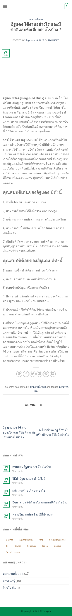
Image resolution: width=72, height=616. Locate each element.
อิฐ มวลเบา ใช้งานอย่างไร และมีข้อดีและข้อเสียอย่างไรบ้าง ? (19, 432)
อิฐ (35, 390)
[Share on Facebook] (26, 374)
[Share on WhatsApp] (19, 374)
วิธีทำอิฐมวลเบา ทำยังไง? (28, 478)
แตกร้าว (57, 546)
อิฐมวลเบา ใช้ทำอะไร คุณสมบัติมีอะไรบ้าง (39, 502)
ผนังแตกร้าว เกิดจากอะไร (28, 490)
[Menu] (5, 6)
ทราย (41, 540)
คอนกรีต (63, 387)
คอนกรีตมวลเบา (26, 540)
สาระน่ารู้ (9, 580)
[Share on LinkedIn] (53, 374)
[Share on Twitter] (33, 374)
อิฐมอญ (45, 546)
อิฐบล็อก (18, 546)
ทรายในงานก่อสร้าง (57, 540)
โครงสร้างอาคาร (13, 552)
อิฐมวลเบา (31, 546)
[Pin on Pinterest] (46, 374)
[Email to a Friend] (39, 374)
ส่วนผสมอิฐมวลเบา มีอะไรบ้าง (31, 466)
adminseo (53, 40)
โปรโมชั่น (9, 587)
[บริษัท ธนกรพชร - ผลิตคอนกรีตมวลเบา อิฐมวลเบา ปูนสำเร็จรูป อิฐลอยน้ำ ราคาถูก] (36, 6)
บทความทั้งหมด (36, 19)
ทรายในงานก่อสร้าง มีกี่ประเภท (32, 514)
